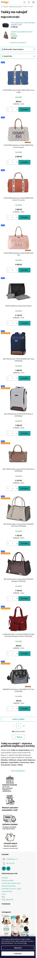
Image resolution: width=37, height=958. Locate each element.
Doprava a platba (7, 880)
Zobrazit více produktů (18, 43)
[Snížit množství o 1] (8, 109)
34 (24, 726)
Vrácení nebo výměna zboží (11, 883)
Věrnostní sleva (7, 891)
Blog (3, 897)
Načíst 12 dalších (18, 719)
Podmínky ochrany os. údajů (11, 889)
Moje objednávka (7, 900)
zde (25, 943)
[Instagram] (8, 868)
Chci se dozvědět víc (18, 771)
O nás (4, 894)
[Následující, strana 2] (18, 726)
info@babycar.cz (11, 859)
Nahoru (19, 737)
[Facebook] (4, 868)
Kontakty (5, 878)
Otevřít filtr (8, 56)
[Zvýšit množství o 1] (17, 109)
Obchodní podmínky (9, 886)
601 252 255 (10, 863)
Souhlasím (18, 954)
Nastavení (18, 948)
